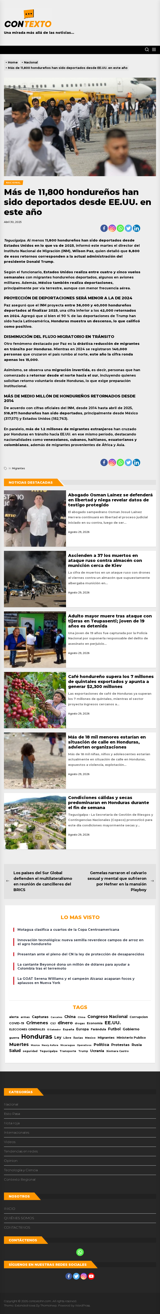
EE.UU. (113, 1023)
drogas (80, 1023)
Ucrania (97, 1051)
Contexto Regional (20, 1179)
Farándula (98, 1029)
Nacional (11, 1104)
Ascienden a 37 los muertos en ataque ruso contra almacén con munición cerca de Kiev (105, 560)
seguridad (30, 1051)
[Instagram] (112, 228)
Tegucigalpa (49, 1051)
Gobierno (131, 1029)
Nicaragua (67, 1045)
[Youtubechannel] (91, 1276)
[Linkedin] (136, 228)
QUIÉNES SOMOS (19, 1218)
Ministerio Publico (131, 1038)
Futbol (114, 1029)
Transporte (68, 1051)
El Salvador (54, 1029)
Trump (83, 1051)
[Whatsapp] (120, 228)
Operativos (84, 1045)
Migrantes (18, 468)
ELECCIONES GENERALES (27, 1029)
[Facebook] (104, 228)
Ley (57, 1037)
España (68, 1029)
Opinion (11, 1161)
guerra (14, 1037)
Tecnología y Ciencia (21, 1170)
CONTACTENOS (17, 1227)
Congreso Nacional (108, 1016)
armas (25, 1017)
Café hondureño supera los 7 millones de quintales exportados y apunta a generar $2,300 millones (111, 681)
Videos (9, 1142)
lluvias (78, 1037)
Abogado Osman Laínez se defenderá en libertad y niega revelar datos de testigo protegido (110, 499)
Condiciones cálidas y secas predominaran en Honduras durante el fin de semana (108, 802)
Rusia (137, 1045)
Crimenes (37, 1022)
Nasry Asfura (50, 1045)
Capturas (40, 1017)
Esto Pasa (12, 1114)
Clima (81, 1017)
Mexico (90, 1037)
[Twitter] (128, 228)
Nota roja (12, 1123)
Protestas (120, 1045)
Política (101, 1044)
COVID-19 (16, 1023)
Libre (67, 1037)
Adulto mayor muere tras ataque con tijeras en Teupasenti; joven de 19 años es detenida (110, 621)
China (70, 1016)
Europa (82, 1029)
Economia (94, 1023)
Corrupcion (139, 1017)
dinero (65, 1022)
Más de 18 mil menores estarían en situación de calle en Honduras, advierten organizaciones (107, 742)
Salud (15, 1050)
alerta (14, 1017)
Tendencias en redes (21, 1151)
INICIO (9, 1209)
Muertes (19, 1044)
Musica (35, 1045)
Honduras (36, 1036)
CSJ (53, 1023)
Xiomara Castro (117, 1051)
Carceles (56, 1017)
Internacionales (16, 1132)
